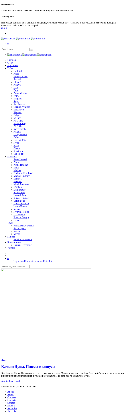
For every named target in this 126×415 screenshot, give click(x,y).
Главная (11, 60)
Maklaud (18, 181)
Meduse (17, 170)
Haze (16, 145)
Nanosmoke (19, 192)
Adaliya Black (21, 76)
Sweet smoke (20, 129)
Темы (10, 223)
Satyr (16, 101)
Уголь (17, 231)
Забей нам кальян (23, 239)
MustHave (19, 109)
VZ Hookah (19, 214)
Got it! (4, 28)
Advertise (12, 408)
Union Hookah (21, 206)
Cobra (17, 137)
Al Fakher (18, 126)
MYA (16, 167)
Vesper (17, 209)
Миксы (11, 236)
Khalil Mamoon (21, 184)
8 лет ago (14, 381)
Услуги (11, 247)
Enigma (17, 115)
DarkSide (18, 71)
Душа (16, 220)
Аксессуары (20, 228)
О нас (10, 62)
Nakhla (17, 131)
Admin (4, 381)
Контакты (12, 65)
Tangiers (18, 98)
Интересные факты (24, 225)
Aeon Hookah (20, 159)
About (10, 391)
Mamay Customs (22, 176)
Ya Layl (17, 118)
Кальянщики (14, 242)
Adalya (17, 84)
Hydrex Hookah (21, 211)
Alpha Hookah (21, 165)
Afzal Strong (20, 123)
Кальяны (12, 156)
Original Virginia (22, 107)
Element (18, 112)
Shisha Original (21, 198)
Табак (10, 68)
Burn (16, 90)
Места (17, 234)
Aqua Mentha (20, 93)
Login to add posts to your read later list (33, 261)
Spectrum (18, 151)
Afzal (16, 73)
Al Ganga (18, 120)
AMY (16, 162)
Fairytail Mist (20, 140)
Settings (11, 402)
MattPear (18, 178)
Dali (16, 87)
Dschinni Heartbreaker (24, 173)
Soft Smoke (19, 200)
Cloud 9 (17, 82)
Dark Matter (19, 189)
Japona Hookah (21, 203)
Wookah (18, 187)
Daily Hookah (20, 134)
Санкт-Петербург (23, 245)
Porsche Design (21, 217)
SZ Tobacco (19, 104)
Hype (16, 142)
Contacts (11, 397)
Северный (19, 153)
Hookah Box (20, 195)
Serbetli (17, 79)
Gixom (17, 148)
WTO (16, 96)
